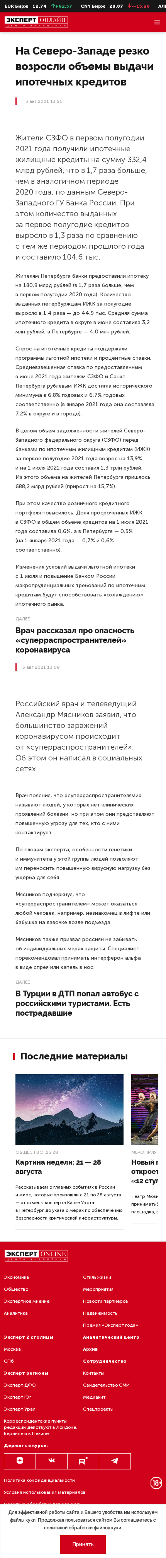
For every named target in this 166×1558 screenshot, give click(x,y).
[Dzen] (20, 1461)
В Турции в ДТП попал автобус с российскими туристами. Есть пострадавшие (77, 1003)
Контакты (93, 1373)
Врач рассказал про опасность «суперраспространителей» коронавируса (74, 640)
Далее (22, 619)
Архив (90, 1349)
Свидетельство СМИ (106, 1385)
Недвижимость (100, 1313)
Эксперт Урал (20, 1409)
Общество (29, 1152)
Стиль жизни (97, 1277)
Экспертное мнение (26, 1301)
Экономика (16, 1277)
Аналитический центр (111, 1337)
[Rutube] (83, 1461)
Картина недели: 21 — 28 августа (58, 1166)
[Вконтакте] (52, 1461)
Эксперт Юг (17, 1397)
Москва (12, 1349)
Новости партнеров (105, 1301)
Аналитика (16, 1313)
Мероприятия (98, 1289)
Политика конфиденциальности (39, 1480)
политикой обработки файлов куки (82, 1528)
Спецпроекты (98, 1409)
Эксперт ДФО (20, 1385)
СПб (9, 1361)
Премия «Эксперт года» (110, 1325)
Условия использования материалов (45, 1492)
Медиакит (94, 1397)
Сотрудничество (105, 1361)
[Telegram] (115, 1461)
